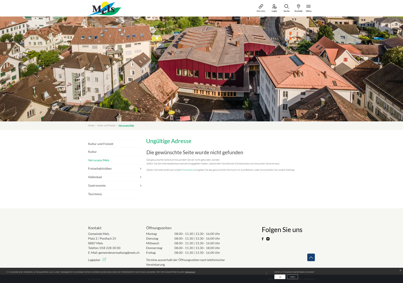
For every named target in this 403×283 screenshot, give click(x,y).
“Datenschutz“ (189, 272)
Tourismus (95, 194)
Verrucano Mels (98, 161)
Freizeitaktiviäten (100, 168)
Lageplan (97, 260)
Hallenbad (95, 177)
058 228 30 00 (110, 248)
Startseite (187, 169)
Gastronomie (97, 185)
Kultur (92, 151)
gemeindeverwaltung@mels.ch (119, 252)
